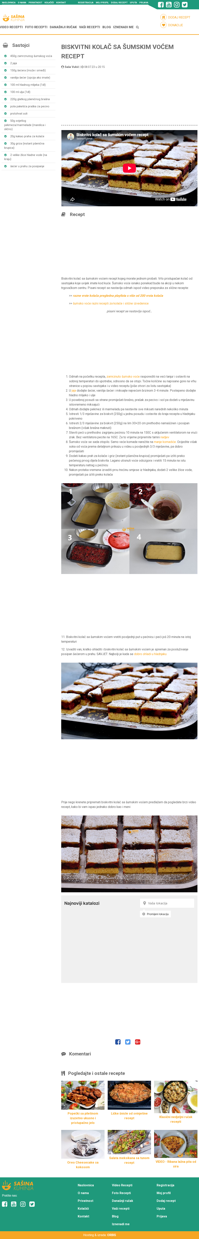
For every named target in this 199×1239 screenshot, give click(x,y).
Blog (106, 27)
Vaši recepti (89, 27)
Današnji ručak (63, 27)
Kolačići (49, 2)
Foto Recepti (36, 27)
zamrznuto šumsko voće (123, 376)
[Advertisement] (129, 96)
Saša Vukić (72, 67)
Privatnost (35, 2)
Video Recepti (122, 1185)
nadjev (165, 437)
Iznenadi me (123, 27)
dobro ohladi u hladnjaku (150, 654)
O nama (22, 2)
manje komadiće (165, 442)
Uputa (133, 2)
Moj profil (102, 2)
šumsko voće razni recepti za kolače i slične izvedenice (111, 303)
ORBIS (111, 1235)
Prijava (143, 2)
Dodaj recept (119, 2)
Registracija (85, 2)
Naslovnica (9, 2)
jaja (74, 390)
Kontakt (61, 2)
